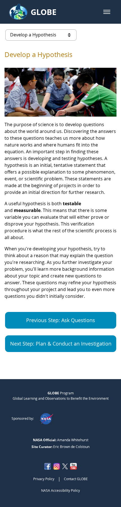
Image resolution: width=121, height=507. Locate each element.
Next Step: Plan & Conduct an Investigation (60, 343)
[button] (106, 11)
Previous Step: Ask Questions (60, 320)
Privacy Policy (43, 479)
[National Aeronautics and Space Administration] (46, 418)
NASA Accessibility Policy (60, 490)
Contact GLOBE (76, 479)
